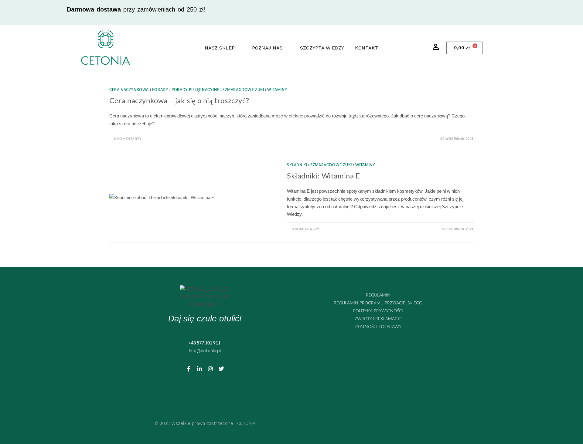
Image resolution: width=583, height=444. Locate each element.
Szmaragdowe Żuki (243, 90)
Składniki (297, 165)
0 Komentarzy (128, 139)
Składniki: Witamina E (323, 175)
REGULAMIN (378, 295)
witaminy (277, 90)
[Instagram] (210, 368)
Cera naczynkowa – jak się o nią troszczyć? (179, 100)
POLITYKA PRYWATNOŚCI (378, 311)
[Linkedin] (199, 368)
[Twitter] (221, 368)
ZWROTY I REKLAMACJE (378, 319)
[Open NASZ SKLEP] (238, 48)
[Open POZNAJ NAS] (286, 48)
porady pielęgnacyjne (195, 90)
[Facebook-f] (188, 368)
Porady (160, 90)
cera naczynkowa (129, 90)
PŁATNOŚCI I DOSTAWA (378, 327)
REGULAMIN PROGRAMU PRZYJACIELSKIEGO (378, 303)
